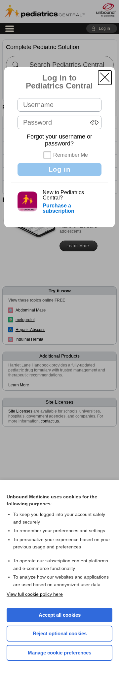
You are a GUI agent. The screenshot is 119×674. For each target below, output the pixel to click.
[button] (104, 78)
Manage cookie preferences (59, 652)
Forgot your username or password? (59, 140)
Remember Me (70, 155)
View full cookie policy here (35, 594)
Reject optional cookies (60, 633)
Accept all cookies (60, 615)
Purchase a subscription (58, 208)
